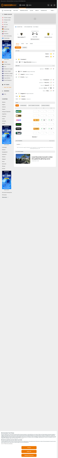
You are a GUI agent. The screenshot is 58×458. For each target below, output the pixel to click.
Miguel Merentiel (31, 71)
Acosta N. (41, 88)
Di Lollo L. (23, 77)
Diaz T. (41, 79)
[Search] (48, 5)
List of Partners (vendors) (6, 443)
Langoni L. (23, 74)
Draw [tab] (31, 43)
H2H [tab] (27, 43)
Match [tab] (17, 43)
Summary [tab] (18, 47)
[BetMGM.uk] (18, 116)
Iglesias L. (42, 68)
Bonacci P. (47, 85)
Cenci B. (42, 85)
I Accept (29, 447)
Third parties (21, 438)
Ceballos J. (23, 99)
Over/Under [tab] (23, 105)
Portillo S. (47, 68)
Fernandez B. (46, 79)
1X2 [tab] (17, 105)
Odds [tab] (22, 43)
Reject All (29, 451)
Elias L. (47, 90)
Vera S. (44, 90)
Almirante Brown (48, 37)
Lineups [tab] (24, 47)
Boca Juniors (21, 37)
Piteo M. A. (46, 82)
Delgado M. (23, 93)
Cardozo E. (41, 82)
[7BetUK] (18, 133)
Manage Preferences (29, 455)
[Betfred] (18, 120)
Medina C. (34, 62)
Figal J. (26, 77)
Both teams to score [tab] (34, 105)
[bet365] (18, 111)
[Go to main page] (9, 5)
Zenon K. (29, 99)
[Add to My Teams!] (18, 34)
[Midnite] (18, 124)
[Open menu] (54, 5)
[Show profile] (21, 34)
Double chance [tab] (45, 105)
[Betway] (18, 129)
